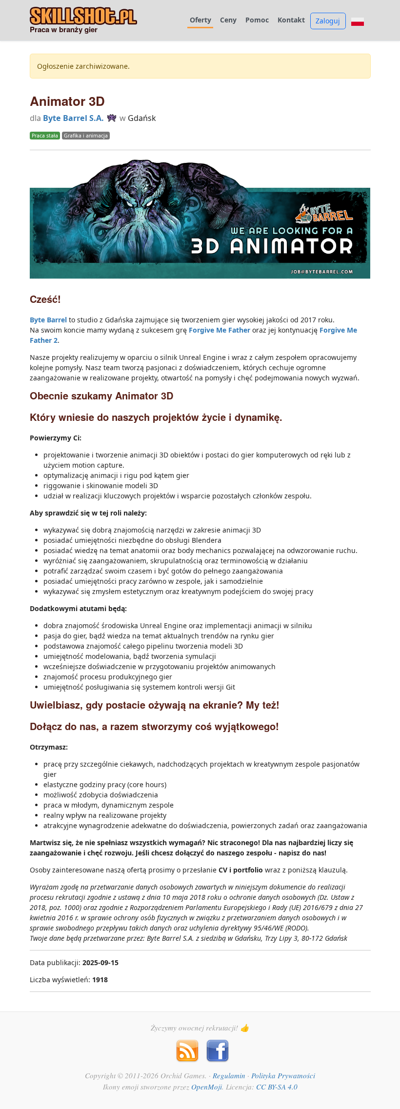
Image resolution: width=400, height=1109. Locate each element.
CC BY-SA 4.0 (277, 1086)
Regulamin (229, 1075)
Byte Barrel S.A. (73, 118)
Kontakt (291, 20)
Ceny (228, 20)
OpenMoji (206, 1086)
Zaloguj (328, 20)
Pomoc (257, 20)
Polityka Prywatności (283, 1075)
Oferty (200, 20)
